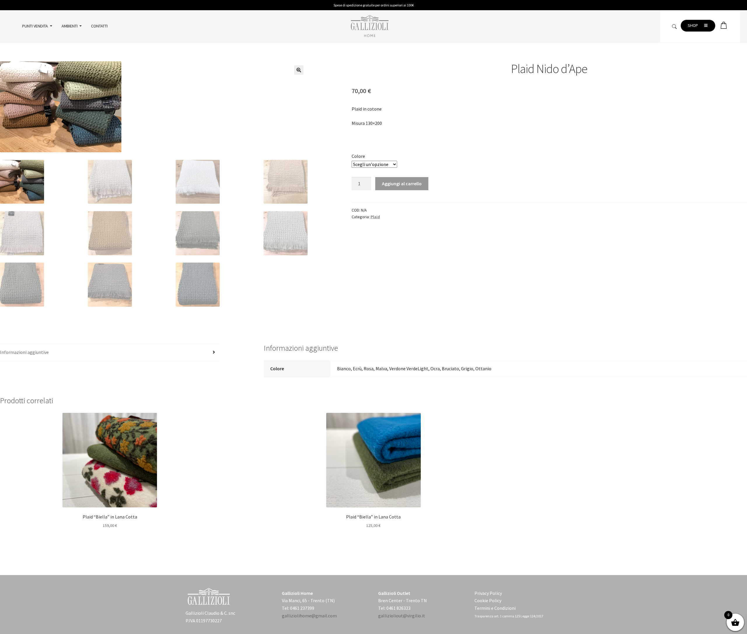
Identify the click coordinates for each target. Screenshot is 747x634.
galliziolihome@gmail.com (309, 616)
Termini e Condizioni (495, 608)
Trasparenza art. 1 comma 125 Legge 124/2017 (508, 616)
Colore (358, 156)
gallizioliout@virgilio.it (401, 616)
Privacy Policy (488, 593)
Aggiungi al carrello (402, 183)
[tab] (110, 352)
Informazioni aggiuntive (24, 352)
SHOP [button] (693, 25)
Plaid (375, 216)
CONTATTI (99, 26)
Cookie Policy (487, 600)
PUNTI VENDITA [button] (35, 26)
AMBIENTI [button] (70, 26)
